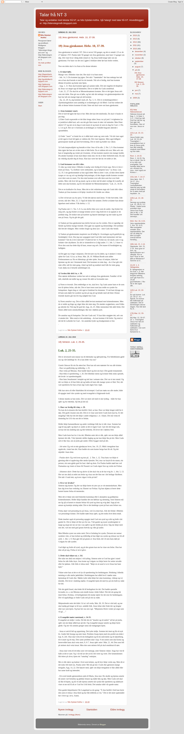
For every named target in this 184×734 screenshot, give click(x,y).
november (139, 55)
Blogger (103, 724)
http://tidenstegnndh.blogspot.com (45, 95)
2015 (135, 35)
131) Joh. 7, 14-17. (137, 177)
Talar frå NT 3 (53, 14)
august (138, 67)
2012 (135, 42)
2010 (135, 49)
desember (139, 51)
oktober (138, 58)
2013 (135, 39)
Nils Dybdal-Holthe (46, 36)
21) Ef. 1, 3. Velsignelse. (135, 266)
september (139, 61)
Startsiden (91, 709)
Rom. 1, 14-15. (136, 156)
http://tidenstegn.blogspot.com (45, 90)
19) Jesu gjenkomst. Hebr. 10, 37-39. (76, 37)
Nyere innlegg (65, 709)
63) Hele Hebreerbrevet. (136, 111)
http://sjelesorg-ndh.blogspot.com (45, 85)
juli (136, 70)
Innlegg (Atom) (74, 715)
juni (136, 90)
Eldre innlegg (117, 709)
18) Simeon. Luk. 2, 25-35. (71, 342)
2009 (135, 98)
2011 (135, 45)
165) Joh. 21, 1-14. (137, 244)
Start (40, 106)
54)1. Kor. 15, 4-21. (138, 221)
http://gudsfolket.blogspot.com (45, 80)
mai (136, 94)
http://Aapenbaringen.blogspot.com (45, 75)
